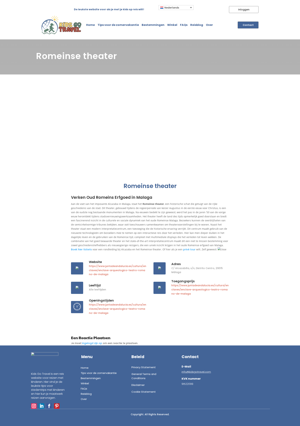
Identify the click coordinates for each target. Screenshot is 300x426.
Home (90, 25)
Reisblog (196, 25)
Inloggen (243, 9)
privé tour (189, 249)
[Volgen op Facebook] (49, 406)
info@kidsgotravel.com (196, 372)
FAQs (184, 25)
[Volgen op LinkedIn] (41, 406)
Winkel (172, 25)
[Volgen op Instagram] (34, 406)
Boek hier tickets (81, 249)
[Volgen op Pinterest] (57, 406)
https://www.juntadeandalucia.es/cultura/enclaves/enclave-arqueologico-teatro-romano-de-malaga (117, 270)
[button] (176, 7)
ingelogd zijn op (92, 343)
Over (209, 25)
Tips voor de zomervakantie (118, 25)
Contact (248, 25)
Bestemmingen (153, 25)
